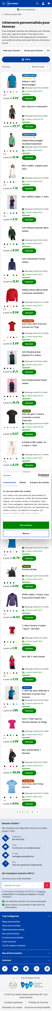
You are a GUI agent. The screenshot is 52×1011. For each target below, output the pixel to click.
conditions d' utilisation (27, 894)
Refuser (26, 533)
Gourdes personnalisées (12, 937)
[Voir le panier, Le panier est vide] (48, 3)
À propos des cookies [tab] (39, 482)
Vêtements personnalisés (13, 929)
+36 (4, 216)
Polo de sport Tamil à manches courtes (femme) (33, 417)
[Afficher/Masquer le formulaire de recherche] (37, 3)
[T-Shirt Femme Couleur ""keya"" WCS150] (12, 631)
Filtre (27, 59)
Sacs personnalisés (10, 933)
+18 (4, 707)
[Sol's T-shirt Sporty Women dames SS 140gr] (12, 724)
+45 (4, 95)
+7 (5, 645)
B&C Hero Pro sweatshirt (35, 106)
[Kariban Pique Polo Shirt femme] (12, 541)
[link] (13, 812)
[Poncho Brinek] (12, 572)
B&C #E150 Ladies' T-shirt (35, 196)
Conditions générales (13, 1002)
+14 (4, 185)
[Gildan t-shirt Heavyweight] (12, 81)
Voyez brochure (9, 941)
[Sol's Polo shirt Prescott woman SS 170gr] (12, 326)
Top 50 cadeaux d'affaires (13, 945)
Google (41, 894)
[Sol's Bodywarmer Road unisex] (12, 385)
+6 (5, 800)
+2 (5, 247)
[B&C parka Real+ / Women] (12, 755)
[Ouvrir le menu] (3, 3)
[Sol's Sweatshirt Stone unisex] (12, 264)
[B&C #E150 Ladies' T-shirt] (12, 202)
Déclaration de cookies (12, 1007)
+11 (4, 738)
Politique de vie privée (38, 1002)
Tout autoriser (26, 525)
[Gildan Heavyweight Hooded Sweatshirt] (12, 140)
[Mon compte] (43, 3)
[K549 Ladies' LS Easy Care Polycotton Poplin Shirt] (12, 600)
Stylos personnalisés (11, 925)
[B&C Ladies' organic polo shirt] (12, 171)
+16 (4, 462)
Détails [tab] (23, 482)
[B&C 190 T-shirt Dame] (12, 662)
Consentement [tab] (9, 482)
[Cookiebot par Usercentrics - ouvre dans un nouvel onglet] (38, 475)
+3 (5, 278)
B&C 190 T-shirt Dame (33, 656)
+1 (5, 340)
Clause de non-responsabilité (37, 1007)
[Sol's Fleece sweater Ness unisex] (12, 233)
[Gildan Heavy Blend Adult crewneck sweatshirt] (12, 295)
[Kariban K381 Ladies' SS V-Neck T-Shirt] (12, 448)
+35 (4, 676)
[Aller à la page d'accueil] (12, 3)
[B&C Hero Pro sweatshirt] (12, 112)
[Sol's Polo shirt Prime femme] (12, 786)
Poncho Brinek (29, 569)
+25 (4, 309)
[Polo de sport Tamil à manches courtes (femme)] (12, 417)
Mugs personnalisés (11, 921)
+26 (4, 154)
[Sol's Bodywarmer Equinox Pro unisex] (12, 357)
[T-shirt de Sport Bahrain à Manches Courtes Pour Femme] (12, 693)
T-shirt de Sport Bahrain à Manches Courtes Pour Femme (35, 694)
